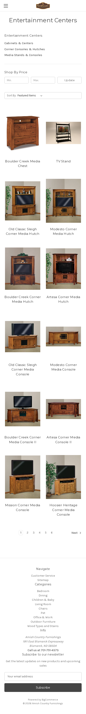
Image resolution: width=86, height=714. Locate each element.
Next (74, 533)
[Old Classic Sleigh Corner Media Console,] (22, 336)
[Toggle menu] (5, 5)
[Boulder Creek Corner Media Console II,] (22, 409)
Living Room (43, 604)
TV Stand (63, 161)
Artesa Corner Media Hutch (63, 299)
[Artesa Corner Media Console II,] (63, 409)
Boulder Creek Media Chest (22, 163)
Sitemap (43, 580)
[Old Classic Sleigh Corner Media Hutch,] (22, 201)
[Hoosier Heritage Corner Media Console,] (63, 477)
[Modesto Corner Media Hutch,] (63, 201)
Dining (43, 595)
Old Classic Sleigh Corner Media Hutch (22, 231)
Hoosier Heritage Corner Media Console (63, 509)
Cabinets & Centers (18, 43)
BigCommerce (50, 699)
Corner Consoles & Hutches (24, 49)
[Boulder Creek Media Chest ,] (22, 133)
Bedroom (43, 591)
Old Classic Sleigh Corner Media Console (23, 369)
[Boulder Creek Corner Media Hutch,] (22, 269)
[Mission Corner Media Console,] (22, 477)
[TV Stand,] (63, 133)
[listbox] (31, 95)
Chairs (43, 608)
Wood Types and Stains (43, 626)
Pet (43, 613)
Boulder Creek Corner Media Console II (22, 439)
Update (69, 80)
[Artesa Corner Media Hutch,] (63, 269)
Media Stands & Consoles (23, 55)
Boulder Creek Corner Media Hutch (22, 299)
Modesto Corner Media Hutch (63, 231)
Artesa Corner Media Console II (63, 439)
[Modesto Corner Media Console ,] (63, 336)
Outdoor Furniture (43, 621)
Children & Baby (43, 600)
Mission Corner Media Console (22, 507)
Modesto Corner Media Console (63, 367)
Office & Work (43, 617)
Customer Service (43, 575)
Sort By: (11, 95)
